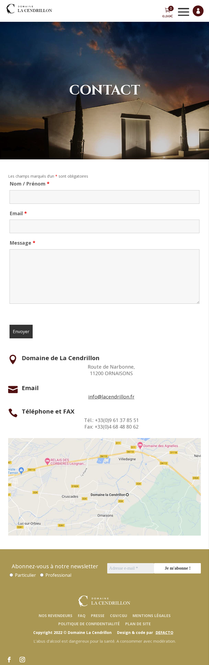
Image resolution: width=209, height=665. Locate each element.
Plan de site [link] (138, 623)
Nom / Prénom (30, 183)
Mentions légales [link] (152, 615)
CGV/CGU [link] (118, 615)
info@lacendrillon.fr (111, 396)
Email (18, 213)
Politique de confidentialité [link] (89, 623)
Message (22, 242)
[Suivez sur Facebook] (9, 659)
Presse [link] (97, 615)
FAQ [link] (81, 615)
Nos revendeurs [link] (55, 615)
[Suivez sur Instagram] (22, 659)
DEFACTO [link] (164, 632)
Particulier (25, 575)
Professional (57, 575)
